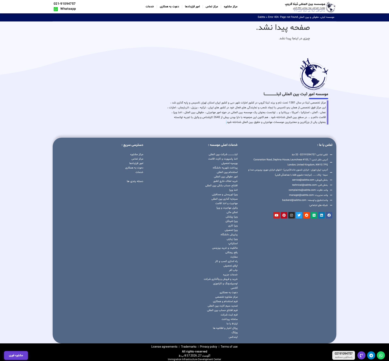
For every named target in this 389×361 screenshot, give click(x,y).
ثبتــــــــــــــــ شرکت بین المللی (223, 154)
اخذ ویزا (233, 190)
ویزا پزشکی (232, 217)
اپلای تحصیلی (230, 266)
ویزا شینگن (231, 221)
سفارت (234, 257)
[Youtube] (276, 215)
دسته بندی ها (135, 181)
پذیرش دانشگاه (229, 234)
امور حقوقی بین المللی (226, 177)
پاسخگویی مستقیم (344, 357)
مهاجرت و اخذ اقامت (226, 203)
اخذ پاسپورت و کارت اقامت (223, 159)
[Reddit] (306, 215)
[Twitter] (299, 215)
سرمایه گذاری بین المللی (224, 199)
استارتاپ (233, 243)
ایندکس (233, 337)
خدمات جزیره (230, 275)
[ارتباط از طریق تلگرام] (371, 355)
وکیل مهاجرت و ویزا (227, 208)
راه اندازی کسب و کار (226, 261)
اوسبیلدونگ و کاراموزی (225, 283)
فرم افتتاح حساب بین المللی (222, 310)
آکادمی (234, 288)
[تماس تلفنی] (361, 355)
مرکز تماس (212, 7)
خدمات (150, 7)
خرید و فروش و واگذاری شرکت (221, 279)
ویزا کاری (233, 226)
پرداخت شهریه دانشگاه (225, 168)
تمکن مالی (232, 212)
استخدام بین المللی (227, 172)
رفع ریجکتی (231, 252)
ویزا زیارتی (232, 239)
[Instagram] (291, 215)
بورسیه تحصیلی (229, 163)
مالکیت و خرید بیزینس (225, 248)
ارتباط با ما (232, 324)
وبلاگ (235, 332)
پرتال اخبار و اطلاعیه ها (225, 328)
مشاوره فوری (16, 355)
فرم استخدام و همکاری (225, 301)
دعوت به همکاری (169, 7)
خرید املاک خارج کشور (225, 181)
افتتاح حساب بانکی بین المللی (221, 185)
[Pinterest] (284, 215)
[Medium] (314, 215)
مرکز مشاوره (230, 7)
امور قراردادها (192, 7)
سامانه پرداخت (230, 319)
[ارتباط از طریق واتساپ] (381, 355)
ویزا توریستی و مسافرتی (225, 194)
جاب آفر (233, 270)
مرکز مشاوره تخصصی (226, 297)
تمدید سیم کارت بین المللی (223, 306)
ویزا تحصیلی (231, 230)
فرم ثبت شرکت (229, 315)
